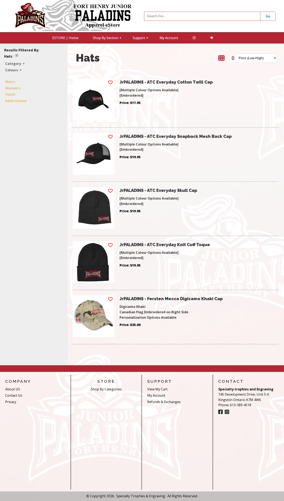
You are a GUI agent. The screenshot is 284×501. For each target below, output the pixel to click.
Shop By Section (107, 39)
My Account (168, 38)
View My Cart (157, 389)
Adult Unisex (15, 101)
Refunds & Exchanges (164, 402)
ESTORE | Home (65, 38)
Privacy (10, 402)
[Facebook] (194, 37)
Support (141, 39)
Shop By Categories (106, 389)
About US (12, 389)
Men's (10, 81)
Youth (10, 94)
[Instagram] (227, 412)
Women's (12, 88)
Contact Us (13, 395)
